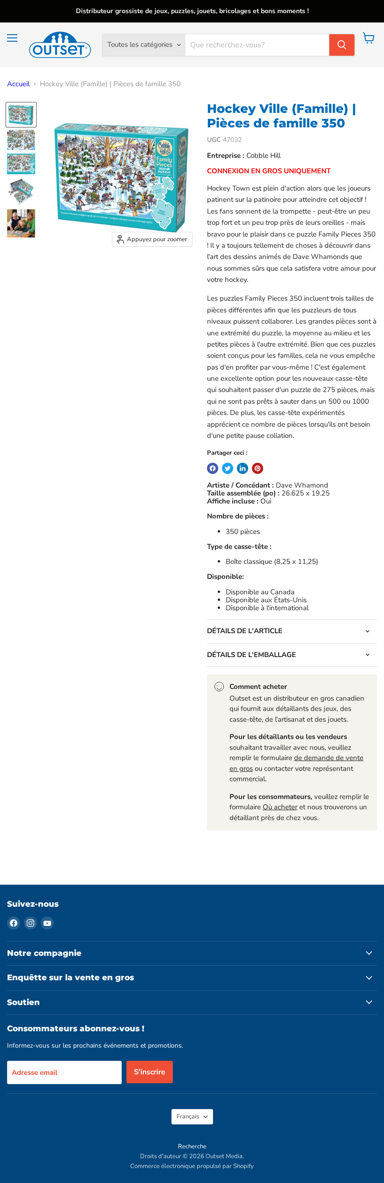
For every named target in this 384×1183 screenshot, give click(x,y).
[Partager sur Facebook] (212, 468)
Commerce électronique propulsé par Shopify (192, 1166)
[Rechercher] (341, 45)
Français (188, 1116)
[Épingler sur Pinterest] (257, 468)
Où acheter (280, 807)
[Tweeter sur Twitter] (227, 468)
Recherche (192, 1146)
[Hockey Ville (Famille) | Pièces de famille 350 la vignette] (21, 115)
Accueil (18, 84)
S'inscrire (149, 1072)
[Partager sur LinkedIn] (242, 468)
